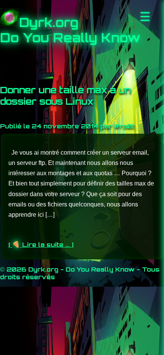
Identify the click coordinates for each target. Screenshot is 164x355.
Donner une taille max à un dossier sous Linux (65, 95)
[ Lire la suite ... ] (41, 244)
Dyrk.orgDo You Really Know (70, 30)
